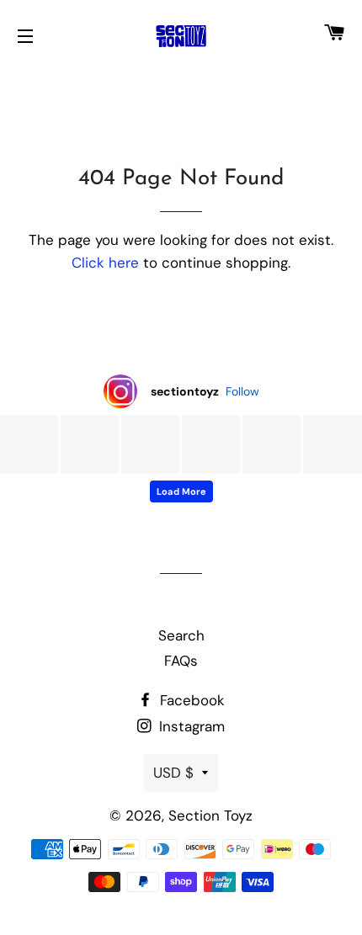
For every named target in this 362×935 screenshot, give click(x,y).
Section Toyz (210, 815)
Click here (105, 262)
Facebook (190, 700)
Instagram (190, 726)
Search (181, 635)
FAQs (181, 660)
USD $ (173, 772)
